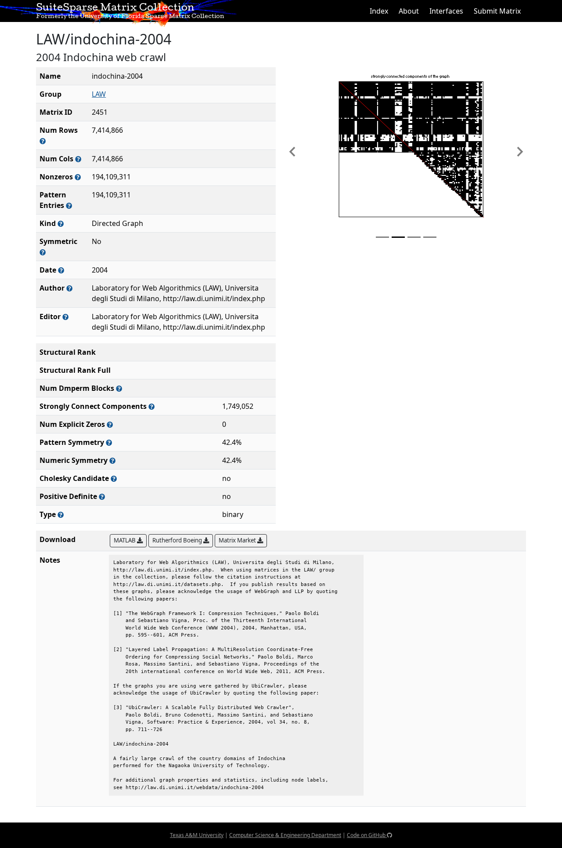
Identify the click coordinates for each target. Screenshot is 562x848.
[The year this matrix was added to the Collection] (61, 270)
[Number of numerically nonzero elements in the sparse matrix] (78, 177)
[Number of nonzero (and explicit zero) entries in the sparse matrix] (69, 205)
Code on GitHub (367, 835)
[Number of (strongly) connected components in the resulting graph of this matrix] (151, 406)
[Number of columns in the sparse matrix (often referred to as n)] (78, 159)
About (409, 11)
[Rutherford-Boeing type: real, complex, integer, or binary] (61, 514)
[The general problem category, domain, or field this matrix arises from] (61, 223)
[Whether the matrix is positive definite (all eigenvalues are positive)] (102, 496)
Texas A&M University (196, 835)
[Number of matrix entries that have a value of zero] (110, 424)
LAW (99, 94)
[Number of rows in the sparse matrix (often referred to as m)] (43, 141)
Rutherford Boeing (177, 540)
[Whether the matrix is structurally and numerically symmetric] (43, 252)
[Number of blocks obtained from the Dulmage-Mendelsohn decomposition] (119, 388)
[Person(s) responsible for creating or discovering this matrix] (69, 288)
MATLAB (125, 540)
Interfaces (446, 11)
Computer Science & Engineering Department (285, 835)
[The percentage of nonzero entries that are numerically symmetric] (112, 460)
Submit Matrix (497, 11)
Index (379, 11)
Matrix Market (238, 540)
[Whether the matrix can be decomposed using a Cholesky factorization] (114, 478)
